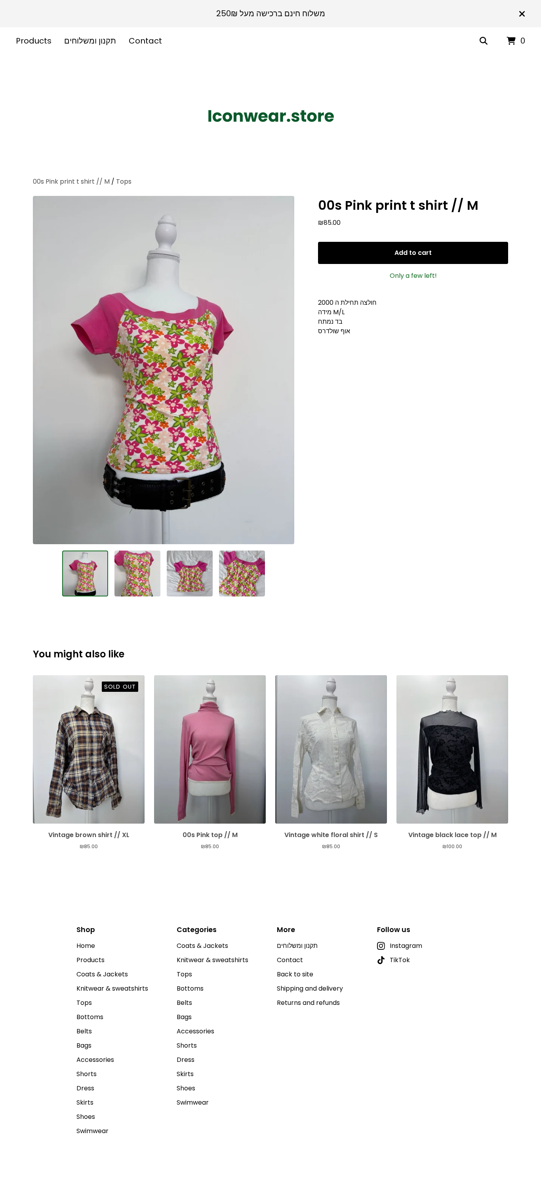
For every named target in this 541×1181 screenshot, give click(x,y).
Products (33, 40)
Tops (123, 181)
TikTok (400, 960)
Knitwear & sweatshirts (112, 988)
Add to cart (413, 252)
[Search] (483, 41)
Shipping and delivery (310, 988)
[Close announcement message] (522, 14)
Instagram (406, 945)
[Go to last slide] (44, 370)
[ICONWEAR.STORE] (270, 116)
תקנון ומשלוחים (90, 40)
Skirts (84, 1102)
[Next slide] (283, 370)
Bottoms (89, 1017)
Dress (85, 1088)
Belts (84, 1031)
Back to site (295, 974)
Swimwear (92, 1130)
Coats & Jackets (102, 974)
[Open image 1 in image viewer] (163, 370)
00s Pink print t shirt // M (71, 181)
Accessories (95, 1059)
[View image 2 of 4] (137, 573)
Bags (83, 1045)
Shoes (85, 1116)
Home (85, 945)
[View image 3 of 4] (190, 573)
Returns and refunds (308, 1002)
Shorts (86, 1073)
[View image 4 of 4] (242, 573)
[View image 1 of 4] (85, 573)
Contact (145, 40)
